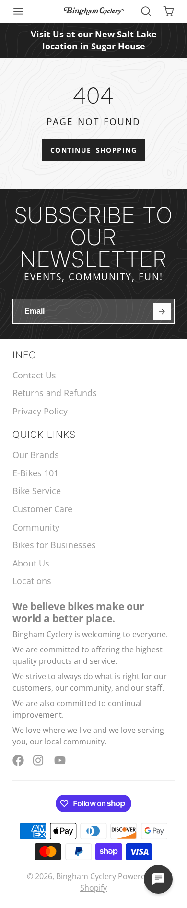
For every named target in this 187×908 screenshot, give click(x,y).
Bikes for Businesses (54, 545)
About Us (30, 563)
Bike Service (36, 490)
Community (35, 527)
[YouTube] (60, 760)
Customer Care (42, 509)
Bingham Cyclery (86, 876)
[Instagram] (39, 760)
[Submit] (162, 311)
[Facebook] (18, 760)
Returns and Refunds (54, 393)
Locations (31, 581)
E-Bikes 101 (35, 473)
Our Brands (35, 454)
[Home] (94, 11)
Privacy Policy (40, 411)
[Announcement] (93, 40)
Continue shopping (93, 149)
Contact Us (34, 375)
